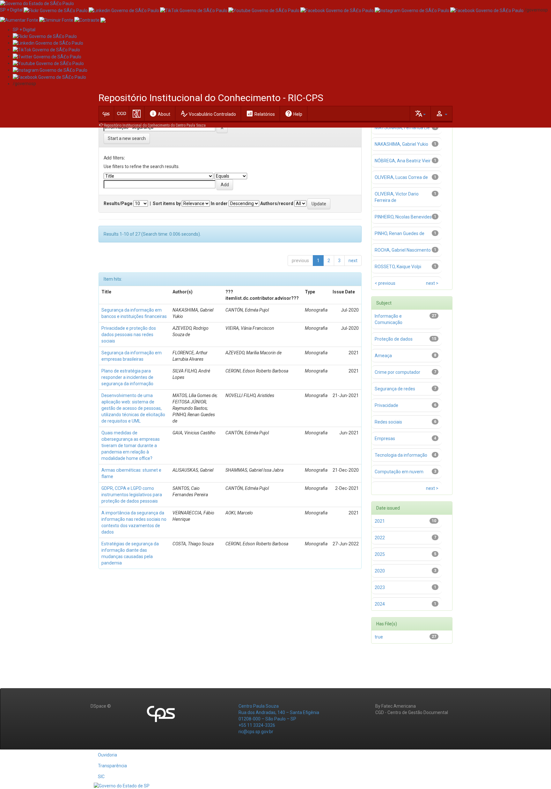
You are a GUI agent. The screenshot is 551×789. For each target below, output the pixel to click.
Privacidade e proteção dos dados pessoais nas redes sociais (128, 334)
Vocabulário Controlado (208, 113)
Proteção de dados (394, 339)
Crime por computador (397, 372)
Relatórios (260, 113)
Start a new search (127, 138)
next (353, 260)
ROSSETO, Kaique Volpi (398, 266)
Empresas (385, 438)
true (379, 636)
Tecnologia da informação (401, 455)
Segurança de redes (395, 388)
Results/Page (118, 203)
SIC (101, 776)
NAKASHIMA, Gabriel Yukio (401, 144)
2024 (380, 604)
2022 (380, 537)
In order (219, 203)
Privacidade (386, 405)
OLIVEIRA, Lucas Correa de (401, 177)
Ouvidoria (107, 754)
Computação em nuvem (399, 471)
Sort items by (167, 203)
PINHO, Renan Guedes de (399, 233)
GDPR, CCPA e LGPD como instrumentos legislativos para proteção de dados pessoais (131, 495)
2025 (380, 554)
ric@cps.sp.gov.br (256, 731)
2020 (380, 570)
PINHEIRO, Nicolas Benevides (403, 216)
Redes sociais (388, 421)
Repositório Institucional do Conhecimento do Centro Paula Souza (155, 125)
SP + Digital (11, 9)
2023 (380, 587)
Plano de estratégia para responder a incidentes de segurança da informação (127, 377)
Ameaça (383, 355)
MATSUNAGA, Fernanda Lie (402, 127)
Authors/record (276, 203)
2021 (380, 521)
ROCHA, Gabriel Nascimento (403, 250)
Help (293, 113)
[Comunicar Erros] (103, 19)
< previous (385, 283)
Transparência (112, 765)
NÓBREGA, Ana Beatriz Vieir (403, 160)
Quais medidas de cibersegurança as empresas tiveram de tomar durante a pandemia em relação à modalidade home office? (130, 445)
